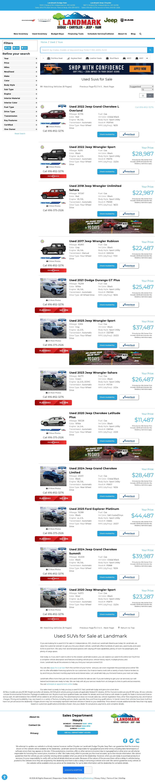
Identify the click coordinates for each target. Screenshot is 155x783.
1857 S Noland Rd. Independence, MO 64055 (100, 5)
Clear (8, 48)
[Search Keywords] (150, 50)
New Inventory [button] (21, 34)
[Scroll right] (147, 58)
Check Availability (107, 134)
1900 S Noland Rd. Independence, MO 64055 (57, 5)
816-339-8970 (73, 8)
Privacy (34, 733)
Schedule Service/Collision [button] (101, 34)
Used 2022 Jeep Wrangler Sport (92, 147)
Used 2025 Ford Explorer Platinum (94, 509)
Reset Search (20, 134)
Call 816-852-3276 (144, 107)
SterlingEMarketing (85, 778)
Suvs (25, 48)
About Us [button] (122, 34)
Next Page (109, 86)
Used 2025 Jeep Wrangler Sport (92, 320)
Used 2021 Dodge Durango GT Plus (94, 280)
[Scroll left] (43, 58)
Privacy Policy (99, 778)
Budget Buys (57, 34)
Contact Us (34, 725)
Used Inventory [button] (39, 34)
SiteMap (122, 778)
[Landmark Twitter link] (131, 741)
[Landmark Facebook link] (125, 741)
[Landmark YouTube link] (138, 741)
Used (17, 48)
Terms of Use (112, 778)
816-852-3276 (91, 8)
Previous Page (87, 86)
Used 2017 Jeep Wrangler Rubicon (94, 241)
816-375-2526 (45, 8)
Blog (133, 34)
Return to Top (127, 628)
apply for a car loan (57, 668)
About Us (34, 717)
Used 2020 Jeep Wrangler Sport (92, 589)
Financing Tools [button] (76, 34)
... (102, 87)
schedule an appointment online (60, 684)
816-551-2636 (115, 8)
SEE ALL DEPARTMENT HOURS (77, 732)
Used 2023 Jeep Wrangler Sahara (93, 372)
